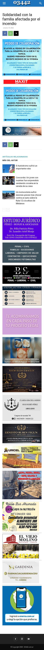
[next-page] (7, 209)
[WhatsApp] (10, 33)
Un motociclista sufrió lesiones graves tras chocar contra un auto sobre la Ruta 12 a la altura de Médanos (28, 198)
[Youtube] (28, 638)
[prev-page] (4, 209)
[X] (16, 33)
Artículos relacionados (15, 157)
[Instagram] (22, 638)
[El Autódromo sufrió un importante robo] (8, 168)
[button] (4, 3)
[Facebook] (4, 33)
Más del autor (10, 160)
